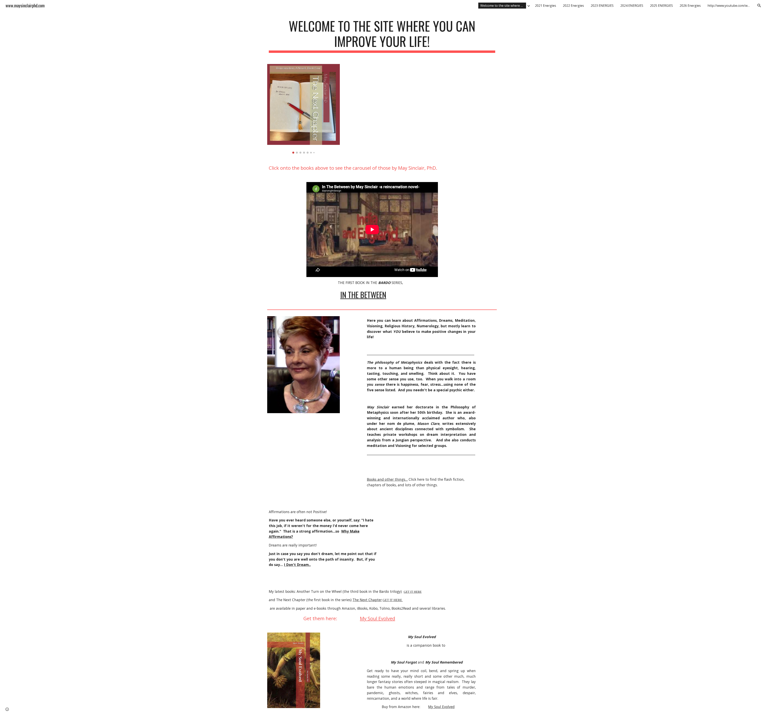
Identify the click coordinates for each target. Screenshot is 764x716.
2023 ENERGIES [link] (602, 5)
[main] (382, 35)
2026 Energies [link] (690, 5)
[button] (759, 5)
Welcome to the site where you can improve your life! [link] (503, 5)
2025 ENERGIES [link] (661, 5)
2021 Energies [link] (545, 5)
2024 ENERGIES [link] (631, 5)
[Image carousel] (303, 109)
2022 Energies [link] (573, 5)
